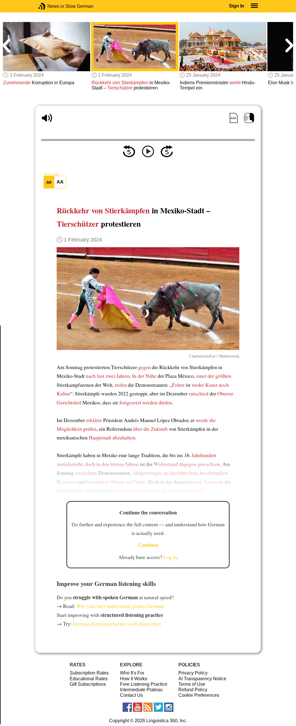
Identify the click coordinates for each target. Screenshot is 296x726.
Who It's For (132, 672)
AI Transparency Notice (202, 678)
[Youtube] (137, 707)
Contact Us (131, 695)
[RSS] (148, 707)
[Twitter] (158, 707)
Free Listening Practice (143, 684)
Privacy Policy (193, 672)
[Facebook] (127, 707)
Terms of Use (191, 684)
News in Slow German (50, 6)
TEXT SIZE (51, 174)
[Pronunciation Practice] (249, 118)
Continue (148, 545)
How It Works (133, 678)
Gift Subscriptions (88, 684)
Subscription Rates (89, 672)
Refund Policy (192, 689)
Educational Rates (89, 678)
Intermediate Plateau (141, 689)
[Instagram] (168, 707)
